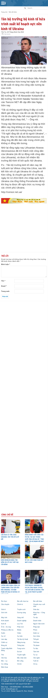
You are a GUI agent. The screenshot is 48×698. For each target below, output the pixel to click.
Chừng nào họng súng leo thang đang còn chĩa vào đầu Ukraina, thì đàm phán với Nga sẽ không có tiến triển (10, 589)
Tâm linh (36, 651)
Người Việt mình (39, 624)
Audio (3, 633)
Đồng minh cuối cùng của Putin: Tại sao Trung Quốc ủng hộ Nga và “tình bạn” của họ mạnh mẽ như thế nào (34, 539)
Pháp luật (36, 627)
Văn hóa (4, 658)
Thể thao (36, 642)
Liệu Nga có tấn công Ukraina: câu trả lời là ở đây (10, 537)
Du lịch (19, 651)
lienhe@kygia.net (12, 689)
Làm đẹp (4, 639)
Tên (3, 281)
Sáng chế (20, 617)
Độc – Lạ (4, 661)
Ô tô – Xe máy (6, 627)
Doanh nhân (37, 620)
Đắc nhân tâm (22, 658)
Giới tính (4, 612)
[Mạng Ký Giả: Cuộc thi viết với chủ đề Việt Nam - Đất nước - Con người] (24, 201)
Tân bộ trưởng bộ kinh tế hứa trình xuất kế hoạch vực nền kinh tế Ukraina (23, 24)
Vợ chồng (4, 664)
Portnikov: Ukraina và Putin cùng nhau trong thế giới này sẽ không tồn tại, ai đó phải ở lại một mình (34, 589)
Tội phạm (36, 645)
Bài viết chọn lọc (22, 601)
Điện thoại (4, 667)
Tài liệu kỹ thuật (22, 639)
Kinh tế (3, 624)
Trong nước (21, 648)
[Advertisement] (24, 232)
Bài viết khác (13, 12)
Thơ (2, 655)
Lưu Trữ (20, 624)
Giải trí (3, 609)
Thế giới (36, 639)
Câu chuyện (5, 604)
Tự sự (35, 655)
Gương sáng (21, 612)
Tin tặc (35, 617)
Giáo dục (36, 609)
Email (4, 286)
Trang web (5, 291)
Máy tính (4, 617)
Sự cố (3, 636)
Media (19, 630)
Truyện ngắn (21, 655)
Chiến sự (4, 642)
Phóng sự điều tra (7, 630)
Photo (35, 630)
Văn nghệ (36, 658)
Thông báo (20, 645)
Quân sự (36, 633)
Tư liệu (35, 648)
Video (19, 633)
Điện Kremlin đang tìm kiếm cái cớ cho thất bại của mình (10, 562)
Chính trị (20, 604)
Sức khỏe (36, 636)
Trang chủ (4, 12)
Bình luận (5, 264)
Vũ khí (19, 664)
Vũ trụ (35, 664)
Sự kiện (19, 636)
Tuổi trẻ (35, 661)
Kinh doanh (5, 620)
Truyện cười (21, 609)
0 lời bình (6, 34)
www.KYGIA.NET (25, 684)
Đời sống (20, 661)
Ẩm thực (4, 601)
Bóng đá (4, 645)
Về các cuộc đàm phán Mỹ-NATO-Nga (34, 561)
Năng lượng (21, 642)
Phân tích (20, 627)
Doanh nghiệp (21, 620)
